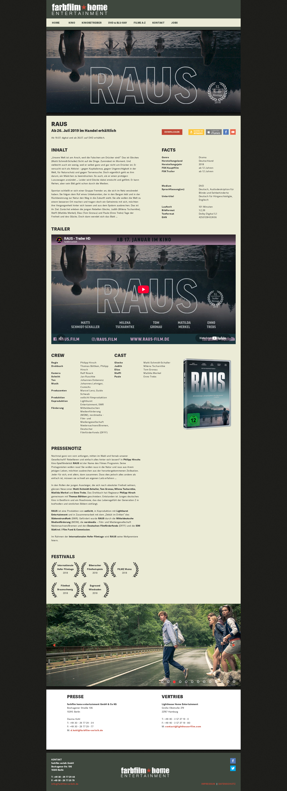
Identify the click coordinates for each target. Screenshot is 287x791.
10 (216, 681)
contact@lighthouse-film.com (183, 726)
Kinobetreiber (91, 22)
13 (234, 681)
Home (56, 22)
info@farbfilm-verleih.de (64, 784)
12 (228, 681)
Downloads (172, 132)
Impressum (208, 784)
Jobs (174, 22)
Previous (54, 645)
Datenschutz (227, 784)
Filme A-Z (140, 22)
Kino (72, 22)
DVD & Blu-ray (117, 22)
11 (222, 681)
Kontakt (158, 22)
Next (234, 645)
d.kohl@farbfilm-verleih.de (87, 730)
